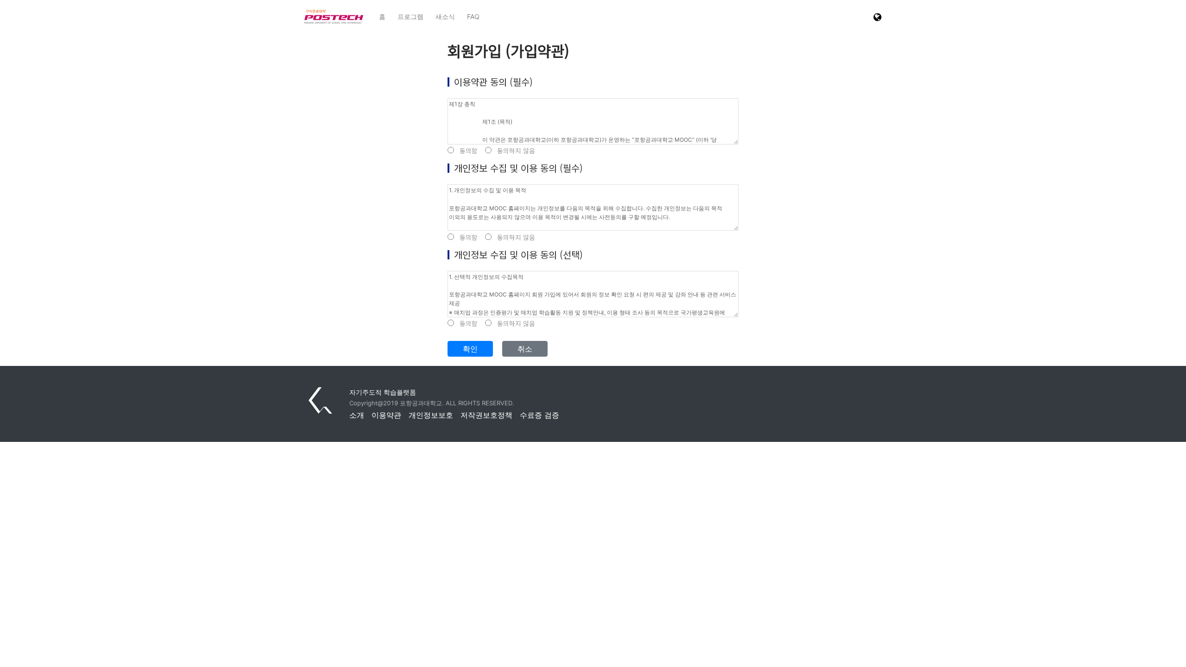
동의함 (469, 150)
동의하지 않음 (516, 150)
